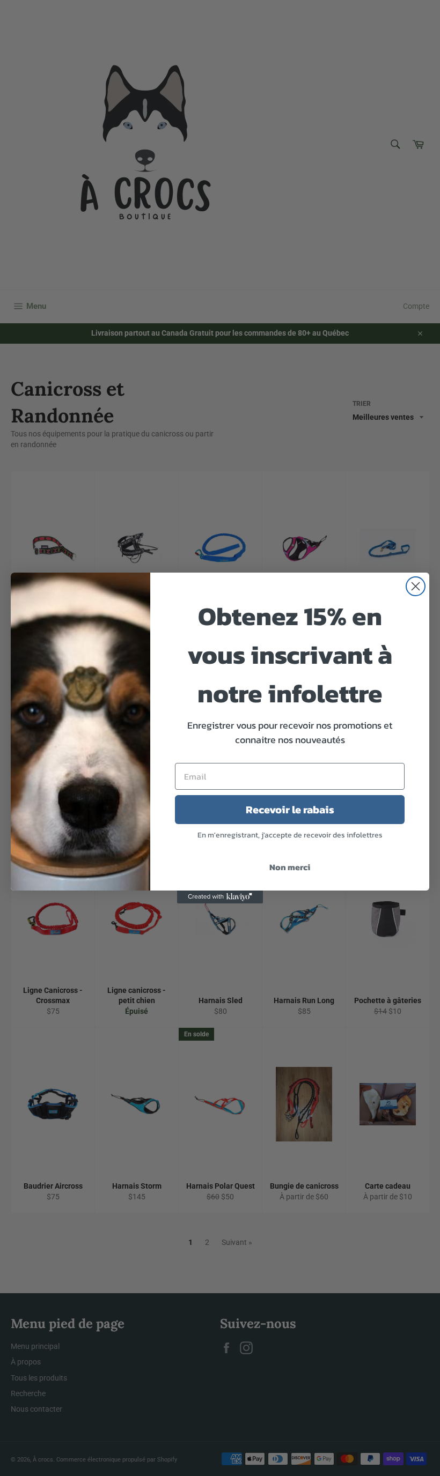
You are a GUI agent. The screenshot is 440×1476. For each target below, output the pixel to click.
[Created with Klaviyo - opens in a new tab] (220, 897)
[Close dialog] (415, 586)
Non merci (289, 867)
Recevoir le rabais (290, 810)
